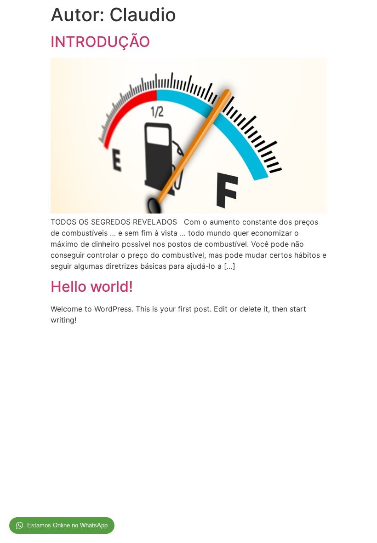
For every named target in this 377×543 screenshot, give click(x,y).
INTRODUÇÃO (100, 42)
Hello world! (92, 286)
